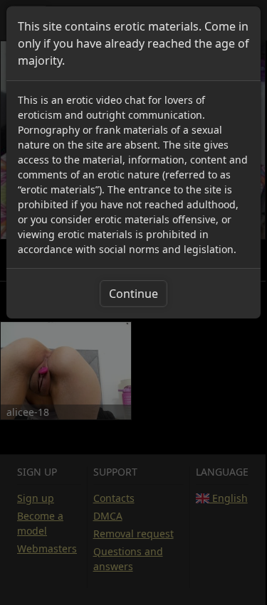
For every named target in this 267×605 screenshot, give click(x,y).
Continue (133, 293)
